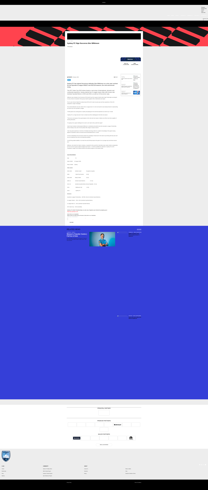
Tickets (3, 468)
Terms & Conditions (138, 482)
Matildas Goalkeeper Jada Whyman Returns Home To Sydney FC (134, 235)
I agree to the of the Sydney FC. (77, 218)
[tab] (126, 64)
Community (189, 15)
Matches (3, 475)
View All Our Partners (104, 444)
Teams (176, 15)
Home (68, 40)
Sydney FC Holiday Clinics (47, 468)
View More (139, 229)
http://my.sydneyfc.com (72, 211)
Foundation (203, 15)
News (168, 15)
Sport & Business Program (47, 475)
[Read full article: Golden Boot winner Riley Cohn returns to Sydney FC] (136, 92)
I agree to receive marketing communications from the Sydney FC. (80, 219)
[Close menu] (204, 486)
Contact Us (86, 468)
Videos (172, 15)
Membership (4, 471)
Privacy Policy (76, 218)
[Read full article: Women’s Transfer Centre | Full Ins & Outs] (136, 78)
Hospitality (183, 15)
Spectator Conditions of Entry (131, 473)
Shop (126, 471)
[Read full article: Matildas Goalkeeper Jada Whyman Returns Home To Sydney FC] (136, 85)
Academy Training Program (47, 473)
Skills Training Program (47, 471)
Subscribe (71, 222)
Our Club (197, 15)
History (85, 473)
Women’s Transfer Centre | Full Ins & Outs (77, 235)
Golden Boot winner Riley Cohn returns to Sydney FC (135, 318)
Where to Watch (128, 468)
